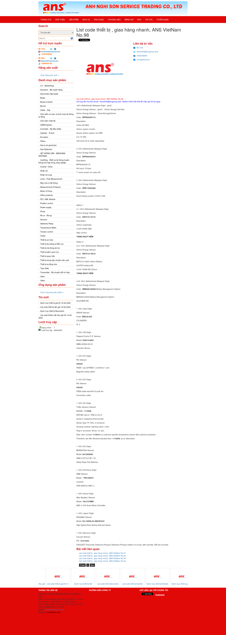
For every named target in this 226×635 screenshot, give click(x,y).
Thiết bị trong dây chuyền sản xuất (54, 260)
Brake (42, 98)
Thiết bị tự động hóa (48, 264)
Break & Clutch (46, 102)
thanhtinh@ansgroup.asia (50, 51)
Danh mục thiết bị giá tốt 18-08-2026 (55, 303)
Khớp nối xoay (46, 174)
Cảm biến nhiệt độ (47, 120)
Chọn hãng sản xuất (49, 75)
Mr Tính (140, 47)
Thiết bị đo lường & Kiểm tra (51, 244)
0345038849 (142, 55)
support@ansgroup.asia (54, 610)
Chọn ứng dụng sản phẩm (51, 292)
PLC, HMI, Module (47, 199)
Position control (46, 203)
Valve (42, 276)
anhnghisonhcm (143, 59)
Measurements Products (50, 187)
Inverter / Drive (46, 166)
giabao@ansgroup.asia (49, 61)
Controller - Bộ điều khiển (50, 129)
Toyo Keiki (44, 268)
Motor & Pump (46, 191)
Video (42, 280)
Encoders (44, 137)
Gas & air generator (48, 145)
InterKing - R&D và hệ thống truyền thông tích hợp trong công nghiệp (53, 161)
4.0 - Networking (47, 85)
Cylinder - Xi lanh (47, 133)
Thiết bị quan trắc (47, 256)
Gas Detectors (46, 149)
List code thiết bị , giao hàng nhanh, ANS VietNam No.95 (102, 558)
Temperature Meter (48, 227)
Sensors (43, 219)
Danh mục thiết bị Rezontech (52, 311)
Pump (42, 211)
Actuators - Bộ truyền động (51, 89)
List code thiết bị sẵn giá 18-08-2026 (55, 307)
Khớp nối (44, 170)
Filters (42, 141)
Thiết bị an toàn (46, 240)
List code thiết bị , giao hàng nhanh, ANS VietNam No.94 (102, 561)
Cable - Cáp (45, 110)
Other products (46, 195)
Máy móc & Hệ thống (49, 183)
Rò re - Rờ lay (46, 215)
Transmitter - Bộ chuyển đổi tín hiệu (55, 272)
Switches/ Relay (46, 223)
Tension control (46, 231)
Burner (43, 106)
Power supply (45, 207)
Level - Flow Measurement (51, 179)
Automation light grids (49, 93)
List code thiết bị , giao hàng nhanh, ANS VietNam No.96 (102, 555)
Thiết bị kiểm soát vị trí (49, 252)
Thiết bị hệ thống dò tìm (50, 248)
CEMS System (46, 125)
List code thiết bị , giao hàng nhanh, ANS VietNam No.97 (102, 553)
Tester (43, 235)
